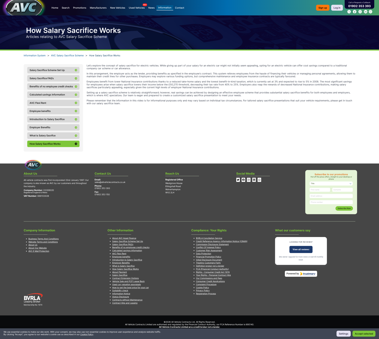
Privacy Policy (203, 290)
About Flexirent (119, 272)
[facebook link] (243, 180)
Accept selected (364, 333)
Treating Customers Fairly (208, 262)
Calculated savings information (127, 250)
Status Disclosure (120, 296)
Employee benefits (121, 256)
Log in (337, 7)
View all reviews (301, 249)
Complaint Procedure (206, 284)
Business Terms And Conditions (43, 238)
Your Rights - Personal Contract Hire (213, 275)
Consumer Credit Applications (210, 281)
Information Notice (121, 293)
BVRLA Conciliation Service (209, 238)
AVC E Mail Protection (38, 251)
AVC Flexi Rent (119, 253)
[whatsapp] (370, 12)
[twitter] (349, 12)
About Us (32, 245)
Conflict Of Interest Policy (208, 247)
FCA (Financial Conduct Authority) (212, 269)
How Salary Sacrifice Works (125, 269)
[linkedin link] (254, 180)
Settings (343, 333)
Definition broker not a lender (210, 266)
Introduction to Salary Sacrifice (127, 260)
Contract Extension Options (125, 278)
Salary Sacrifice (119, 275)
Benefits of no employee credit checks (130, 247)
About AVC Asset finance (124, 238)
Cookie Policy (202, 287)
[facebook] (354, 12)
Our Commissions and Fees (209, 278)
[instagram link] (248, 180)
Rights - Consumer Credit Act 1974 (213, 272)
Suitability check (120, 290)
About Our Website (37, 248)
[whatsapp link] (259, 180)
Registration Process (206, 293)
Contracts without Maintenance (127, 300)
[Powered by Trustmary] (301, 274)
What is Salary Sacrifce (123, 266)
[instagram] (360, 12)
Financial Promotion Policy (208, 256)
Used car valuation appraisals (126, 284)
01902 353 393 (359, 6)
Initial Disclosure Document (209, 260)
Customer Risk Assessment (209, 250)
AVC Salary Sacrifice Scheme (67, 55)
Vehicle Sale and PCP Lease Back (128, 281)
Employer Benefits (121, 262)
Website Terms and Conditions (43, 242)
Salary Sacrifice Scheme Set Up (127, 241)
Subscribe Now (344, 208)
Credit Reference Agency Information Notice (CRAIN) (221, 241)
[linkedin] (365, 12)
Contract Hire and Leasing (125, 303)
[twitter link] (238, 180)
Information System (35, 55)
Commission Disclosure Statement (212, 244)
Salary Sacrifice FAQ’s (122, 244)
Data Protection (203, 253)
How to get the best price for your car (130, 287)
